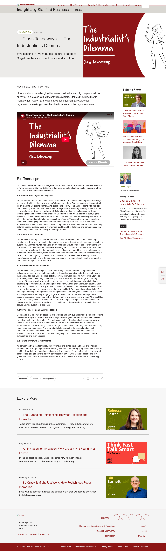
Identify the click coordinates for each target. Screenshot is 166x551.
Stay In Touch (46, 534)
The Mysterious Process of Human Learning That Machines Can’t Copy (134, 139)
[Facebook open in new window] (124, 517)
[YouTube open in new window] (139, 517)
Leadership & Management (43, 378)
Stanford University (140, 546)
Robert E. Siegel (41, 100)
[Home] (20, 515)
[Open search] (145, 4)
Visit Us (33, 534)
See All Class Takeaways (131, 237)
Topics (78, 9)
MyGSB (142, 535)
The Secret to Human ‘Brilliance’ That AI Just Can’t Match (133, 113)
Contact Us (22, 534)
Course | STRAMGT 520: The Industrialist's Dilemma (132, 232)
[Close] (158, 275)
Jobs (144, 530)
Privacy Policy (107, 546)
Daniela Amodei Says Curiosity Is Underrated (133, 164)
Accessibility (66, 546)
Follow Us (104, 517)
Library (143, 525)
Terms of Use (123, 546)
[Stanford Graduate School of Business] (26, 5)
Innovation (25, 31)
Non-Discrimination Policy (86, 546)
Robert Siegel (125, 186)
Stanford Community (105, 530)
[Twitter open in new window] (117, 517)
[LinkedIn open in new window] (146, 517)
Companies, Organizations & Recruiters (97, 525)
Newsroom (110, 535)
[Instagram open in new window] (131, 517)
